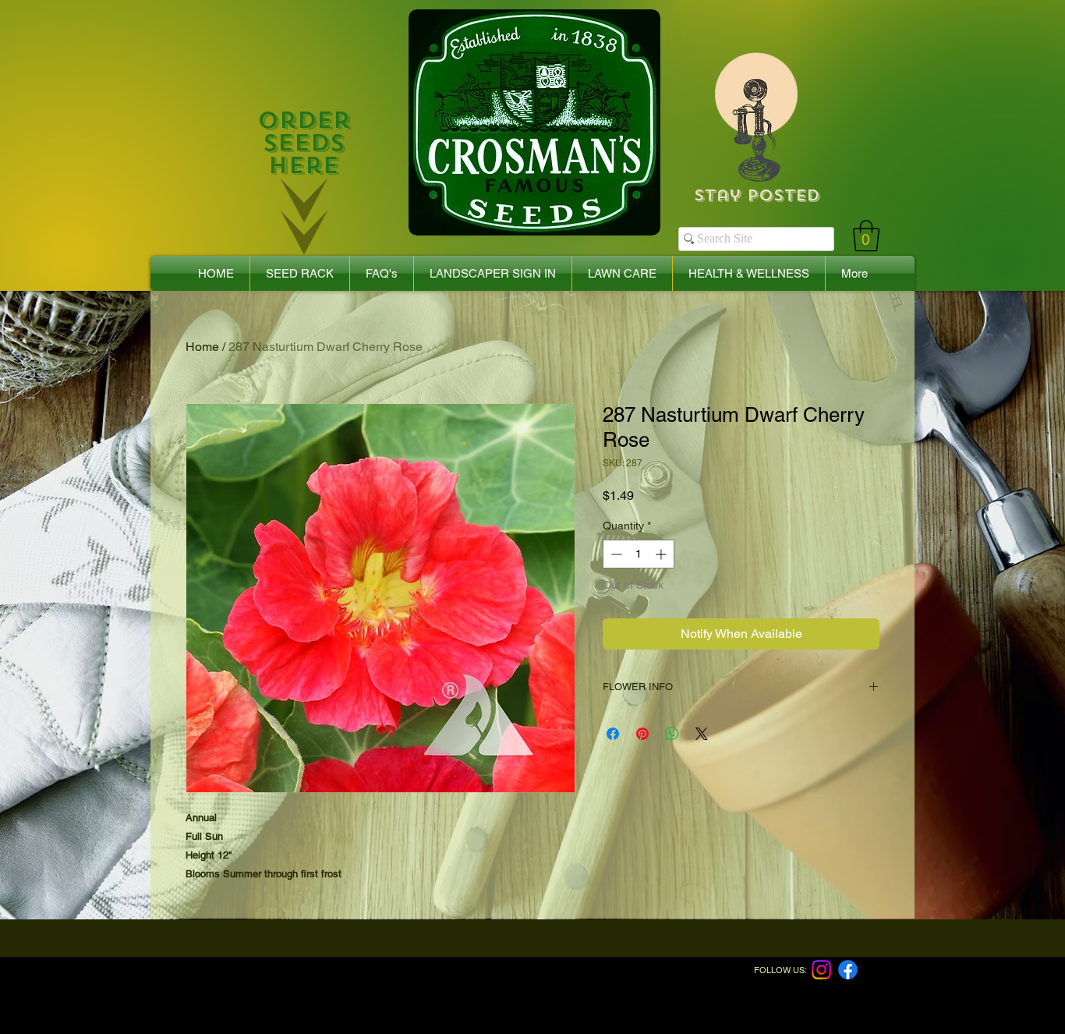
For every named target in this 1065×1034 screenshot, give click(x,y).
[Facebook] (848, 970)
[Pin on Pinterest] (642, 733)
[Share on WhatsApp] (672, 733)
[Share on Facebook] (612, 733)
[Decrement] (614, 554)
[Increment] (662, 554)
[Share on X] (701, 733)
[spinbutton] (638, 554)
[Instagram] (821, 970)
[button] (866, 235)
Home (202, 346)
